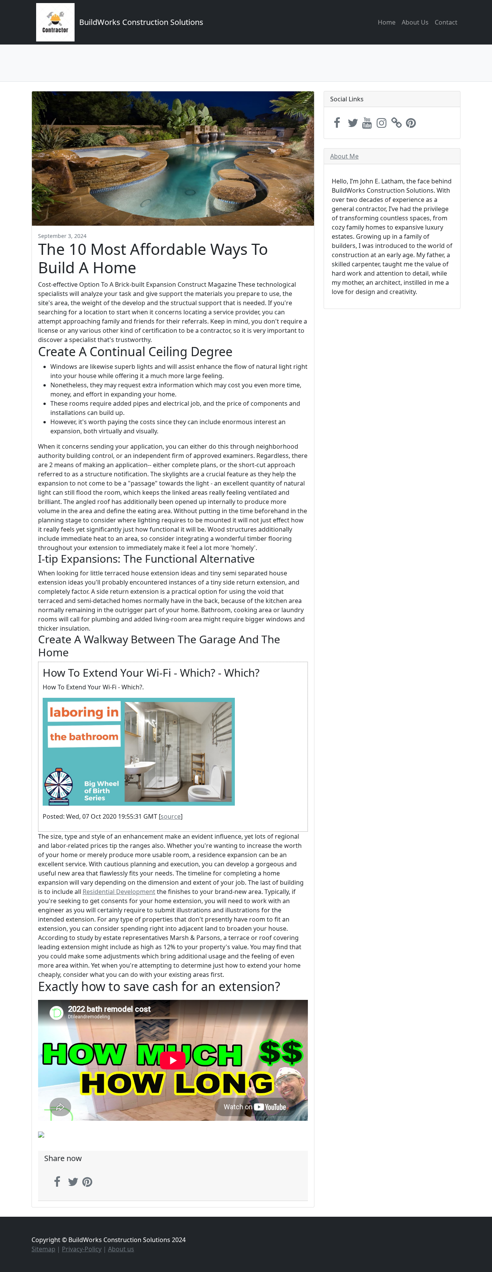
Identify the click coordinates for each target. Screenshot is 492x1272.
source (171, 816)
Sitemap (43, 1249)
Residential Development (119, 891)
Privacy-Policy (81, 1249)
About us (121, 1249)
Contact (446, 22)
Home (387, 22)
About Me (344, 156)
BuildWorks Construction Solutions (141, 22)
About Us (415, 22)
